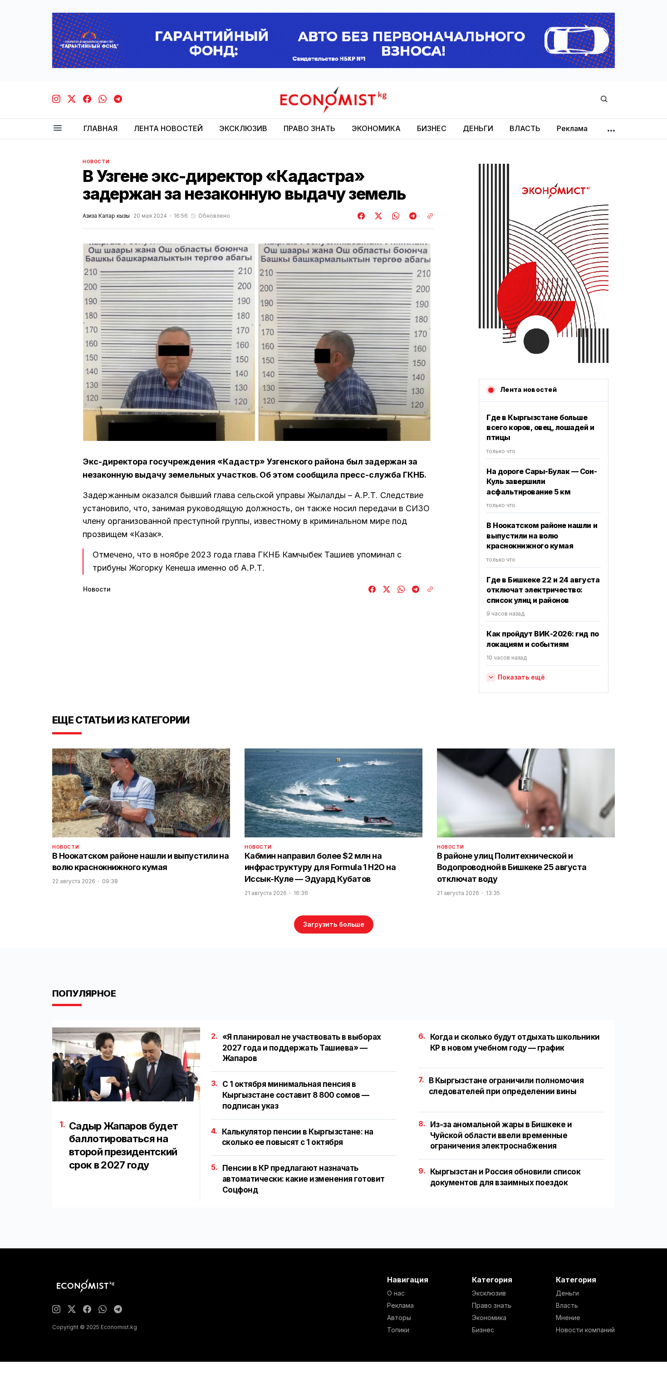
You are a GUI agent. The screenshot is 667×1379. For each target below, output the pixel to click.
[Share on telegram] (411, 216)
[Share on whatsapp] (394, 216)
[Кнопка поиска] (604, 99)
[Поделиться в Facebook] (361, 216)
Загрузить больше (333, 924)
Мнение (568, 1317)
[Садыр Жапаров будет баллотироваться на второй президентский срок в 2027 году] (126, 1064)
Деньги (567, 1293)
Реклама (400, 1305)
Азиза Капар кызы (106, 216)
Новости (96, 161)
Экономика (489, 1317)
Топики (398, 1330)
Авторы (399, 1317)
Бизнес (483, 1330)
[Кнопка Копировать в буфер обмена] (427, 216)
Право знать (491, 1305)
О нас (396, 1293)
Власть (567, 1305)
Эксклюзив (489, 1293)
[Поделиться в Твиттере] (377, 216)
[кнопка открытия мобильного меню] (57, 128)
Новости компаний (585, 1330)
